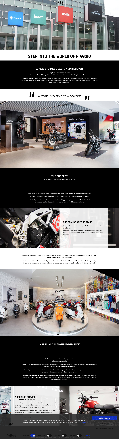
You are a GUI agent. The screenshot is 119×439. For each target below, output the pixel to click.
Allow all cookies (104, 418)
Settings (87, 435)
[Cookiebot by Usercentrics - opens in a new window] (11, 435)
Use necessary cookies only (104, 428)
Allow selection (104, 423)
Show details (83, 422)
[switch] (49, 435)
